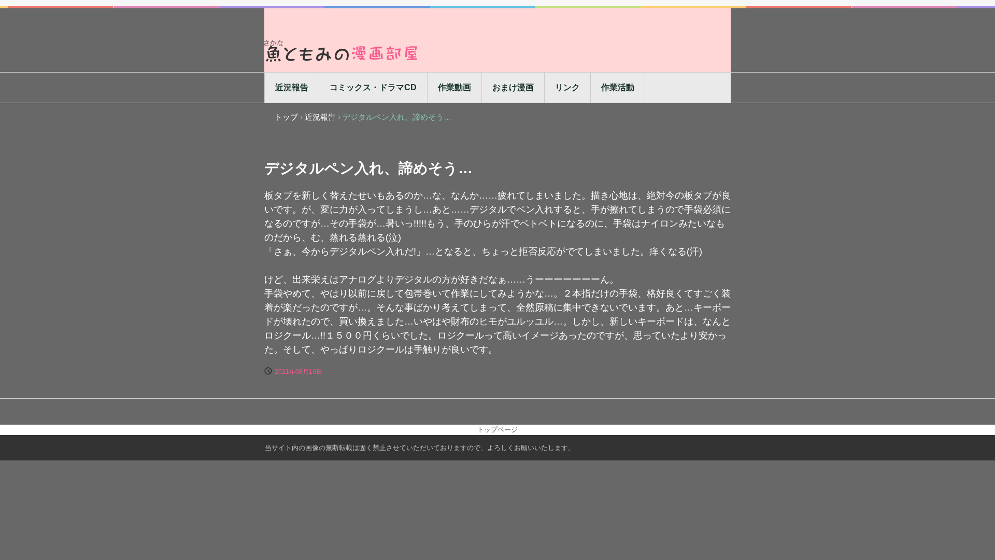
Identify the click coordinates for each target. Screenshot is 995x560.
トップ (286, 117)
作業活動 (617, 87)
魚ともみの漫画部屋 (342, 50)
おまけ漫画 (513, 87)
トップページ (497, 429)
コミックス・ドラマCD (373, 87)
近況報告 (291, 87)
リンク (567, 87)
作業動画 (454, 87)
